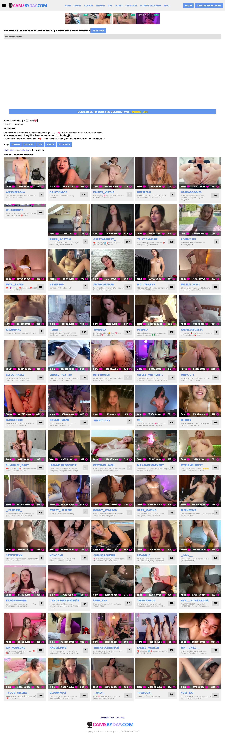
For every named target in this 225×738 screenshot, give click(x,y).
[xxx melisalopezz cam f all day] (200, 265)
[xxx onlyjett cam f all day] (200, 355)
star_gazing (147, 510)
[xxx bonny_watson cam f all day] (112, 491)
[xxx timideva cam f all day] (112, 310)
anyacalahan (103, 284)
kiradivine (13, 329)
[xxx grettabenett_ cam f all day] (112, 220)
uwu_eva (100, 600)
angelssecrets (192, 329)
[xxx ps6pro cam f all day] (156, 310)
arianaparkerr (104, 555)
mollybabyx (146, 284)
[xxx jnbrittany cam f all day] (112, 401)
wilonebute (14, 210)
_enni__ (56, 329)
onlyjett (187, 375)
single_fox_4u (61, 375)
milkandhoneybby (150, 465)
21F (40, 287)
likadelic (144, 555)
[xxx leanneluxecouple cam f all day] (69, 446)
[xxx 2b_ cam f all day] (156, 401)
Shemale (100, 5)
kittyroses (101, 375)
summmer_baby (17, 465)
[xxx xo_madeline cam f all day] (25, 628)
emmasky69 (14, 420)
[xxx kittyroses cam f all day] (112, 355)
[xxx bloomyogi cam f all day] (69, 673)
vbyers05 (57, 284)
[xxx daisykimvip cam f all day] (69, 173)
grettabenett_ (104, 239)
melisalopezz (190, 284)
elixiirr (186, 420)
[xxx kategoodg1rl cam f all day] (25, 581)
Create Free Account (209, 5)
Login (188, 5)
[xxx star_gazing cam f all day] (156, 491)
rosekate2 (188, 239)
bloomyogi (58, 693)
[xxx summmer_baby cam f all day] (25, 446)
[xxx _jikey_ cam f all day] (112, 673)
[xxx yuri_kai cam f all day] (200, 673)
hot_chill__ (190, 647)
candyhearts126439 (64, 600)
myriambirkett (192, 465)
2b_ (139, 420)
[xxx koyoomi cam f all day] (69, 536)
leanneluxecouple (63, 465)
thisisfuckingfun (106, 647)
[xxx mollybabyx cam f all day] (156, 265)
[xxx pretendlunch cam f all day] (112, 446)
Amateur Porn (107, 717)
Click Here (8, 150)
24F (84, 194)
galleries (25, 150)
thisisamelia (146, 600)
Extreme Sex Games (150, 5)
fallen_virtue (103, 192)
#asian (16, 144)
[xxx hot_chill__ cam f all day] (200, 628)
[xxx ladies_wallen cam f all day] (156, 628)
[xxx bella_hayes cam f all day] (25, 355)
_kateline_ (14, 510)
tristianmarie (147, 239)
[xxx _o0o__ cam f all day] (200, 536)
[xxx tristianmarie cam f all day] (156, 220)
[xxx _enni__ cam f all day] (69, 310)
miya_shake (15, 284)
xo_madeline (15, 647)
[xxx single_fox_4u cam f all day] (69, 355)
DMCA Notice (127, 731)
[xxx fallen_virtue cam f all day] (112, 173)
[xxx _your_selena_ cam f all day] (25, 673)
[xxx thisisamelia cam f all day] (156, 581)
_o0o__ (187, 555)
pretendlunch (103, 465)
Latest (119, 5)
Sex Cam (120, 717)
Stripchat (131, 5)
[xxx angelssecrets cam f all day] (200, 310)
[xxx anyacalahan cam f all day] (112, 265)
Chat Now (98, 30)
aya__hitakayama (195, 600)
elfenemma (188, 510)
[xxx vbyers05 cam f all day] (69, 265)
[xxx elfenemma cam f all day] (200, 491)
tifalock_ (144, 693)
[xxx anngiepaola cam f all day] (25, 173)
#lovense (64, 144)
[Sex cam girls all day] (29, 5)
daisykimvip (58, 192)
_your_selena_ (17, 693)
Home (68, 5)
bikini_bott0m (60, 239)
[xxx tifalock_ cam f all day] (156, 673)
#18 (40, 144)
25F (171, 512)
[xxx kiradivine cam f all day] (25, 310)
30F (84, 695)
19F (40, 212)
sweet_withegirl (150, 375)
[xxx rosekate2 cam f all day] (200, 220)
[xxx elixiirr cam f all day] (200, 401)
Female (77, 5)
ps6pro (142, 329)
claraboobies (191, 192)
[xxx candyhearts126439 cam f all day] (69, 581)
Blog (166, 5)
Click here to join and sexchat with (112, 112)
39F (215, 195)
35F (171, 332)
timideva (99, 329)
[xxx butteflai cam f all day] (156, 173)
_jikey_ (99, 693)
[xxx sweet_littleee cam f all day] (69, 491)
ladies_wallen (148, 647)
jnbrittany (101, 420)
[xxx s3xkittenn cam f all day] (25, 536)
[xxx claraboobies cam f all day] (200, 173)
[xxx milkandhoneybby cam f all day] (156, 446)
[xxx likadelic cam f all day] (156, 536)
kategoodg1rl (16, 600)
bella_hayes (15, 375)
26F (215, 287)
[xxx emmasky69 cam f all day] (25, 401)
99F (84, 332)
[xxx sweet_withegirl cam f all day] (156, 355)
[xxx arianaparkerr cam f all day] (112, 536)
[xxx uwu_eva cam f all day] (112, 581)
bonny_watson (105, 510)
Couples (88, 5)
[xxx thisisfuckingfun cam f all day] (112, 628)
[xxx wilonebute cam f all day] (25, 205)
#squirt (29, 144)
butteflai (144, 192)
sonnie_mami (59, 420)
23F (128, 241)
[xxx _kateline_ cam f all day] (25, 491)
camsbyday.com (111, 731)
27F (40, 422)
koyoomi (56, 555)
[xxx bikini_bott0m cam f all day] (69, 220)
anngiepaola (15, 192)
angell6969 (58, 647)
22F (128, 377)
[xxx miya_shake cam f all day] (25, 265)
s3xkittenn (14, 555)
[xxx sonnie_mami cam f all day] (69, 401)
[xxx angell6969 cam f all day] (69, 628)
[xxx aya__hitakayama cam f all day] (200, 581)
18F (171, 241)
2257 (137, 731)
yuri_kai (187, 693)
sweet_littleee (61, 510)
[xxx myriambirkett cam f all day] (200, 446)
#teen (50, 144)
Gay (110, 5)
